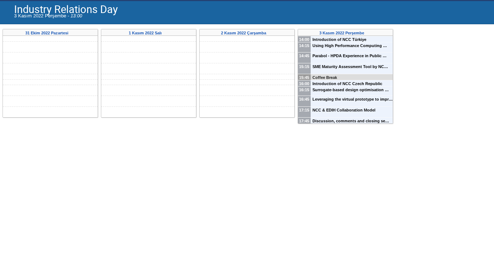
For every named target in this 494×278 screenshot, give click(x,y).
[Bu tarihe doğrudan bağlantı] (73, 33)
